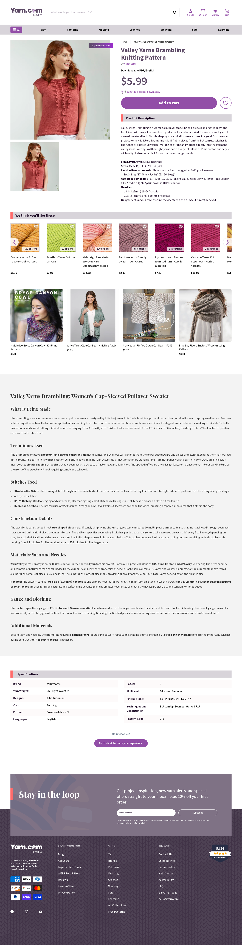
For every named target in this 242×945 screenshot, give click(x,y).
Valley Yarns (130, 64)
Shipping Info (167, 861)
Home (124, 42)
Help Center (166, 873)
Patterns (72, 30)
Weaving (166, 30)
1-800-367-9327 (168, 893)
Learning (223, 30)
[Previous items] (14, 242)
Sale (195, 30)
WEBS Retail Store (69, 873)
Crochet (135, 30)
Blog (61, 854)
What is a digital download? (143, 92)
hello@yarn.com (169, 899)
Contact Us (165, 854)
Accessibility (166, 880)
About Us (63, 861)
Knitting (104, 30)
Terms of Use (66, 886)
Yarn (43, 30)
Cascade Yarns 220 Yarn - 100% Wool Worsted (24, 259)
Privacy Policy (141, 823)
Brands (112, 861)
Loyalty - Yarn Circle (70, 867)
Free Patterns (116, 912)
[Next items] (227, 242)
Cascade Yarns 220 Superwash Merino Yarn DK (202, 261)
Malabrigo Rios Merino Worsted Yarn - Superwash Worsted (96, 261)
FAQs (162, 886)
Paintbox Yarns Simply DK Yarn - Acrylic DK (133, 259)
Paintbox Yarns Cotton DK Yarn (61, 259)
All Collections (117, 905)
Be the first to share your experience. (121, 743)
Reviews (63, 880)
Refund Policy (167, 867)
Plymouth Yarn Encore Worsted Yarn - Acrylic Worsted (169, 261)
